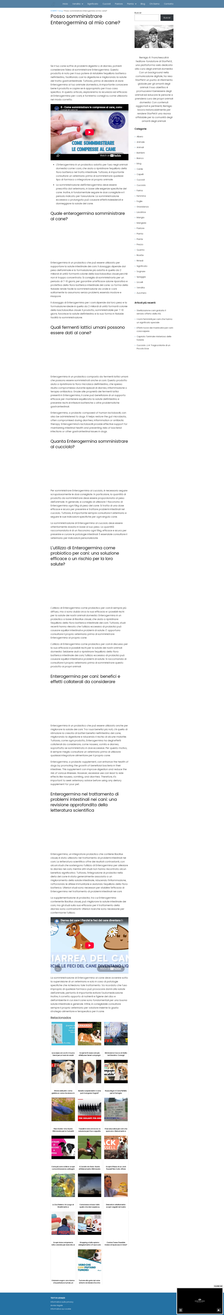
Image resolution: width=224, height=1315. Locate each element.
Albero (140, 136)
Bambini (141, 152)
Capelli (140, 174)
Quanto (141, 249)
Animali (140, 147)
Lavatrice (141, 212)
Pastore (119, 3)
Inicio (65, 3)
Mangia (140, 217)
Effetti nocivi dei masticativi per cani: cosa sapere (155, 329)
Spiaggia (141, 276)
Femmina (141, 195)
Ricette (140, 255)
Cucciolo (141, 185)
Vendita (76, 3)
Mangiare (141, 222)
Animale (141, 142)
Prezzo (140, 244)
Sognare (141, 271)
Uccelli (140, 282)
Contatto (168, 3)
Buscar (138, 12)
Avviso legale (57, 1305)
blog (139, 163)
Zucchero (141, 292)
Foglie (139, 201)
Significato (92, 3)
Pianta (130, 3)
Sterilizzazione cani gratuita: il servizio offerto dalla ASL (151, 312)
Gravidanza (143, 206)
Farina (140, 190)
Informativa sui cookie (61, 1309)
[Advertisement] (89, 45)
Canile (140, 169)
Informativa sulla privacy (62, 1302)
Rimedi (140, 260)
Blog (143, 3)
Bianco (140, 158)
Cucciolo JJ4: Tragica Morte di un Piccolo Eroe (153, 347)
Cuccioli (107, 3)
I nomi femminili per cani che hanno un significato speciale (154, 321)
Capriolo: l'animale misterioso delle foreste (154, 338)
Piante (140, 239)
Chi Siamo (154, 3)
